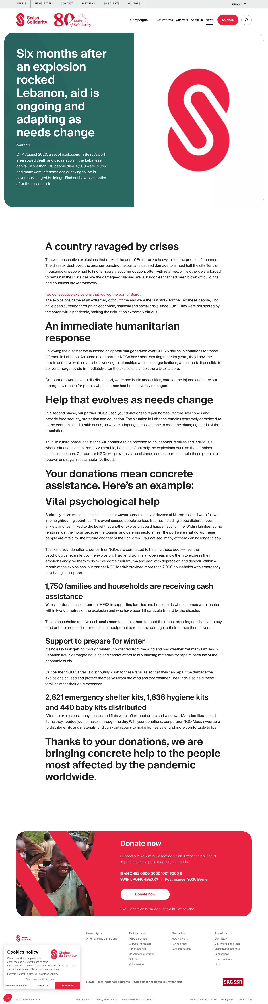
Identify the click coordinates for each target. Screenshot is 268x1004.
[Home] (53, 20)
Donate (228, 20)
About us (197, 20)
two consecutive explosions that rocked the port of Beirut (93, 294)
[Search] (246, 20)
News (209, 20)
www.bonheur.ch (84, 999)
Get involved (164, 20)
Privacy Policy (227, 999)
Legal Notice (245, 999)
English (237, 3)
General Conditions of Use (203, 999)
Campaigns (139, 20)
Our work (182, 20)
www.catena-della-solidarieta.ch (138, 999)
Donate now (145, 894)
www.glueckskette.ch (107, 999)
